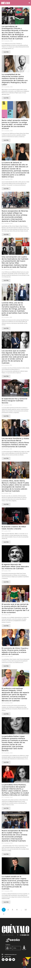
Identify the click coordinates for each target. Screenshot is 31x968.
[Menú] (29, 3)
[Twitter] (6, 959)
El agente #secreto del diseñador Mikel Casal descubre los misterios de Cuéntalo (15, 566)
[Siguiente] (4, 914)
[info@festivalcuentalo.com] (3, 954)
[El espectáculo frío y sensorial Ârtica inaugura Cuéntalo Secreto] (15, 388)
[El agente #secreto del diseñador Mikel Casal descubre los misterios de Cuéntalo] (15, 553)
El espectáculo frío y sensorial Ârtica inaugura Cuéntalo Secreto (14, 401)
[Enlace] (5, 2)
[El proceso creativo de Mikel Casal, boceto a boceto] (15, 516)
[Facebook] (3, 959)
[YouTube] (13, 959)
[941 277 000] (3, 957)
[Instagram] (10, 959)
